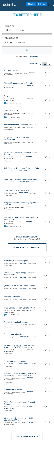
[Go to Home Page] (9, 5)
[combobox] (27, 30)
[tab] (44, 64)
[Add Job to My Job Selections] (46, 73)
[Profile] (49, 5)
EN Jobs (31, 4)
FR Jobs (42, 4)
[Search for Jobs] (27, 50)
